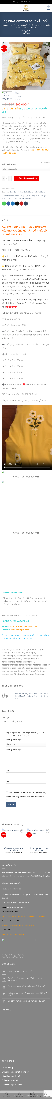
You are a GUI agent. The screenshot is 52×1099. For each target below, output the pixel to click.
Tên (8, 770)
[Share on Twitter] (13, 203)
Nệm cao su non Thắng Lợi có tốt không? (26, 986)
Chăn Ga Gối (21, 25)
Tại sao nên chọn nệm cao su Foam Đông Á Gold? (27, 994)
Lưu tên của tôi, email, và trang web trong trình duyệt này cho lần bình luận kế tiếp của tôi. (26, 796)
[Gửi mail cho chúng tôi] (38, 2)
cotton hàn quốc (20, 196)
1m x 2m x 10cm (21, 694)
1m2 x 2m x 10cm (35, 694)
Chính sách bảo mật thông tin (15, 1072)
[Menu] (3, 8)
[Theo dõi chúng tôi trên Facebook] (33, 2)
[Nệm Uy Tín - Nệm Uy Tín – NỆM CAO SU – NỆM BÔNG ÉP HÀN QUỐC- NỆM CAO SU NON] (26, 8)
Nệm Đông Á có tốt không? (20, 971)
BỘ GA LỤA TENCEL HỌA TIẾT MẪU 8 (38, 849)
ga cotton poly (27, 198)
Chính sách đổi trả (10, 1080)
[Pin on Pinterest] (21, 203)
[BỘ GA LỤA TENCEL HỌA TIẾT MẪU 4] (13, 837)
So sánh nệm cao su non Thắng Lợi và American (25, 979)
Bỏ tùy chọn (45, 162)
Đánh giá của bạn (14, 740)
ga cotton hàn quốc (14, 198)
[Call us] (17, 956)
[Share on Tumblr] (26, 203)
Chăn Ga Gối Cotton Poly (33, 26)
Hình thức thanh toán (11, 1076)
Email (9, 781)
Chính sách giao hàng (12, 1084)
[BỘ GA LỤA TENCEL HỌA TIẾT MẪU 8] (38, 837)
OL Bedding (7, 1067)
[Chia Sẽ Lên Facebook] (8, 203)
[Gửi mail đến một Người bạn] (17, 203)
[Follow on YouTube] (40, 2)
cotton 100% (9, 196)
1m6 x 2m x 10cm (31, 696)
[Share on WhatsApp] (4, 203)
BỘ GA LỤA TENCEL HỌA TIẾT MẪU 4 (13, 849)
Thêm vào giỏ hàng (26, 178)
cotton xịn (39, 196)
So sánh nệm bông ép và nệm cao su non (26, 1001)
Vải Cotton (36, 25)
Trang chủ (7, 25)
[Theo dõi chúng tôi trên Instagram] (36, 2)
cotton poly (31, 196)
